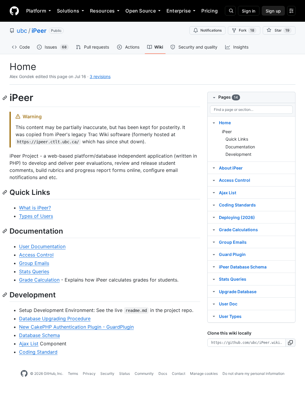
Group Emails (34, 263)
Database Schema (39, 335)
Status (124, 373)
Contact (178, 373)
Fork (246, 30)
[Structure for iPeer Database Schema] (214, 266)
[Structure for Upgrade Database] (214, 291)
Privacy (89, 373)
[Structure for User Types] (214, 316)
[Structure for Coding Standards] (214, 204)
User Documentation (42, 246)
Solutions (68, 11)
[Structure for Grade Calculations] (214, 229)
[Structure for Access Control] (214, 180)
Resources (102, 11)
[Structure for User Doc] (214, 303)
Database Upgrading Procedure (55, 318)
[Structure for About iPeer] (214, 168)
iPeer (39, 30)
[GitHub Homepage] (24, 374)
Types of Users (36, 216)
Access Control (36, 255)
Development (238, 154)
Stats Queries (34, 271)
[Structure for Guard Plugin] (214, 254)
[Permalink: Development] (5, 295)
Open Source (140, 11)
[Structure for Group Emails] (214, 242)
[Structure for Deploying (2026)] (214, 217)
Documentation (240, 146)
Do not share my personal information (253, 373)
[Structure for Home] (214, 122)
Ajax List (28, 344)
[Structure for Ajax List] (214, 192)
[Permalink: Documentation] (5, 231)
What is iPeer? (35, 208)
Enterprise (178, 11)
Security (107, 373)
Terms (73, 373)
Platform (36, 11)
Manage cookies (204, 373)
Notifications (211, 30)
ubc (22, 30)
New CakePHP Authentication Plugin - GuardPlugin (76, 327)
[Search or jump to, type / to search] (230, 10)
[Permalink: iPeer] (5, 98)
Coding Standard (38, 352)
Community (144, 373)
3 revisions (100, 76)
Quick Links (236, 139)
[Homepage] (14, 10)
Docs (162, 373)
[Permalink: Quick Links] (5, 192)
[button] (290, 342)
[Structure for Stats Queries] (214, 279)
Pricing (209, 11)
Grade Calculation (39, 280)
